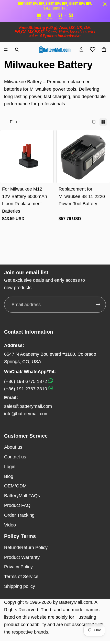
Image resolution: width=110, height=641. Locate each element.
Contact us (15, 456)
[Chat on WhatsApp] (50, 381)
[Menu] (6, 49)
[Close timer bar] (105, 4)
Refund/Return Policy (26, 547)
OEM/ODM (15, 485)
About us (13, 447)
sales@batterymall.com (28, 406)
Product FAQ (17, 505)
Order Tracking (19, 515)
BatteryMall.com (75, 602)
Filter (15, 121)
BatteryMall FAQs (22, 495)
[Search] (17, 49)
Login (9, 466)
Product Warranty (22, 557)
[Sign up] (98, 304)
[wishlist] (92, 49)
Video (10, 524)
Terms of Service (21, 576)
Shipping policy (19, 586)
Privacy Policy (18, 566)
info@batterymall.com (26, 413)
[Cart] (103, 49)
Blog (8, 476)
